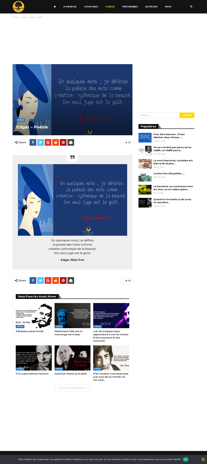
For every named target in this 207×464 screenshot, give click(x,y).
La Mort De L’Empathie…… (169, 173)
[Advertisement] (103, 40)
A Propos (70, 6)
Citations (91, 6)
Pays (168, 6)
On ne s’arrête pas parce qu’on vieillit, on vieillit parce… (172, 149)
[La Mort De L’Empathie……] (145, 177)
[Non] (203, 459)
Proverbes (130, 6)
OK (185, 459)
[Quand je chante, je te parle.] (73, 358)
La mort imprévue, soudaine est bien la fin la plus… (173, 162)
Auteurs (151, 6)
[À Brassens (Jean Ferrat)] (34, 315)
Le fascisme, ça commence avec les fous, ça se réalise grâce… (173, 188)
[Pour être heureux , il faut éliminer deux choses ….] (145, 138)
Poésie (110, 6)
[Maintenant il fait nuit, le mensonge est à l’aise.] (73, 315)
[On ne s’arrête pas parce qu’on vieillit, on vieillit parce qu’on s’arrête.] (145, 151)
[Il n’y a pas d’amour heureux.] (34, 358)
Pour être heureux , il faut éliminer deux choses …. (169, 136)
